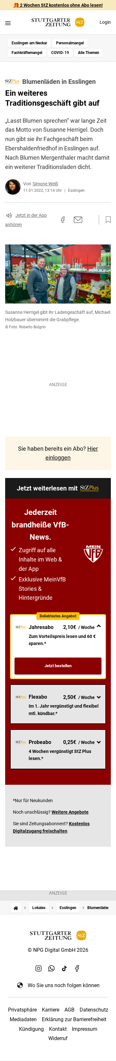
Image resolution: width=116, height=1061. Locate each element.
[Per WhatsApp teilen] (90, 220)
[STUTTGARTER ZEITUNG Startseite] (58, 22)
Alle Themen (88, 52)
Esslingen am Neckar (29, 43)
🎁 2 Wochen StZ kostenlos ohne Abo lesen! (58, 5)
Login (105, 22)
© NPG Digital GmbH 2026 (58, 950)
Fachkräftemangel (27, 52)
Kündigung (31, 1029)
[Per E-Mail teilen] (78, 219)
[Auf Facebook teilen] (62, 219)
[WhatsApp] (51, 968)
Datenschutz (94, 1010)
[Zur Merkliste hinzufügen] (106, 219)
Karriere (50, 1010)
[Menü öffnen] (8, 23)
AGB (69, 1010)
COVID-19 (60, 52)
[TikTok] (64, 968)
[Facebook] (77, 968)
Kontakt (58, 1029)
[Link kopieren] (51, 219)
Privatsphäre (22, 1010)
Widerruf (58, 1038)
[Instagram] (39, 968)
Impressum (84, 1029)
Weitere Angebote (70, 812)
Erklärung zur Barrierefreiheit (74, 1019)
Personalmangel (70, 43)
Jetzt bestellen (58, 665)
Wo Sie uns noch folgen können (64, 985)
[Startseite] (15, 908)
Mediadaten (23, 1019)
